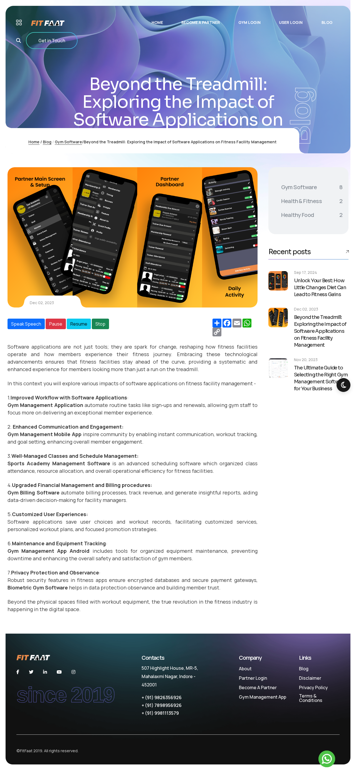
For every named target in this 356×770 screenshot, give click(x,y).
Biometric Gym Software (38, 587)
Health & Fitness (312, 201)
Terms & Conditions (310, 698)
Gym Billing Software (34, 492)
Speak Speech (26, 324)
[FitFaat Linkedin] (45, 672)
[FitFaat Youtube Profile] (59, 672)
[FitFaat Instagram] (73, 672)
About (245, 668)
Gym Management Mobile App (44, 434)
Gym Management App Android (49, 551)
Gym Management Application (45, 405)
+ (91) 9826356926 (162, 697)
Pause (55, 324)
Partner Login (253, 678)
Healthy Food (312, 215)
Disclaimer (310, 678)
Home (33, 141)
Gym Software (68, 141)
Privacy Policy (313, 687)
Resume (78, 324)
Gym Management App (262, 697)
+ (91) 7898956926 (162, 705)
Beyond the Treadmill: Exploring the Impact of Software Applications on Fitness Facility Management (320, 331)
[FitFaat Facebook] (17, 672)
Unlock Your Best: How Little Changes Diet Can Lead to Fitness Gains (320, 288)
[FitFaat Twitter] (31, 672)
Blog (47, 141)
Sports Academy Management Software (59, 463)
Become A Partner (258, 687)
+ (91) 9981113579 (160, 713)
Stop (100, 324)
